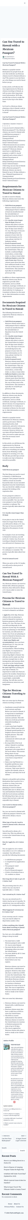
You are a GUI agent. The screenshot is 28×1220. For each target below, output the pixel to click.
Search (4, 1148)
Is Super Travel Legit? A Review (21, 1138)
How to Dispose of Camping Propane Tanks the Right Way (12, 1114)
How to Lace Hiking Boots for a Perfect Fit (12, 1109)
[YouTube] (14, 1102)
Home (10, 1204)
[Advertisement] (14, 21)
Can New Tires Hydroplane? (6, 1138)
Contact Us (20, 1207)
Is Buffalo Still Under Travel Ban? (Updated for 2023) (13, 1119)
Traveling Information (8, 58)
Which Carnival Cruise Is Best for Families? (13, 1123)
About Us (17, 1204)
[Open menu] (24, 3)
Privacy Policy (9, 1207)
